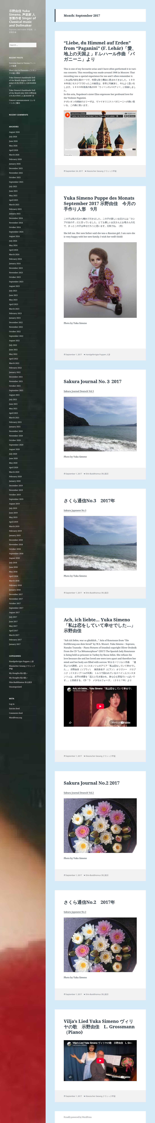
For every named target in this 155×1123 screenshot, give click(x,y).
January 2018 (15, 590)
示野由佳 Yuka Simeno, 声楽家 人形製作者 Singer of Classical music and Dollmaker (22, 18)
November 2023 (16, 272)
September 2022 (16, 336)
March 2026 (14, 155)
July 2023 (13, 290)
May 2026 (13, 145)
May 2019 (13, 517)
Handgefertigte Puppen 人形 (21, 661)
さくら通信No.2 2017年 (89, 902)
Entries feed (14, 708)
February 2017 (15, 639)
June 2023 (13, 295)
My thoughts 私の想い (18, 673)
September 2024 (16, 232)
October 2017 (15, 603)
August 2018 (14, 558)
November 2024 (16, 222)
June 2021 (13, 404)
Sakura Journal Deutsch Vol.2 (79, 792)
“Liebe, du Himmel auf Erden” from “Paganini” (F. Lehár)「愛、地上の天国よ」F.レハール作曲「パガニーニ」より (100, 51)
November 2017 (16, 599)
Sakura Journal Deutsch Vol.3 (79, 391)
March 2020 (14, 472)
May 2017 (13, 626)
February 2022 (15, 368)
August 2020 (14, 449)
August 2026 (14, 132)
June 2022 (13, 349)
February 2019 (15, 531)
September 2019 (16, 499)
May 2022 (13, 354)
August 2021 (14, 395)
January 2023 (15, 318)
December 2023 (16, 268)
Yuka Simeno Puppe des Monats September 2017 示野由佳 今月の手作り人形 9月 (100, 203)
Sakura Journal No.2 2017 (92, 783)
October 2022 (15, 331)
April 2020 (13, 467)
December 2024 (16, 218)
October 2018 (15, 549)
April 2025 (13, 200)
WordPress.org (15, 717)
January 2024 (15, 263)
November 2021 (16, 381)
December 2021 (16, 377)
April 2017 (13, 630)
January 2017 (15, 644)
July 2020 (13, 454)
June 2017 (13, 621)
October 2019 (15, 494)
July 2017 (13, 617)
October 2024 (15, 227)
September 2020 (16, 445)
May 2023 (13, 300)
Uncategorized (15, 687)
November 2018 (16, 544)
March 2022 (14, 363)
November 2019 (16, 490)
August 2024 (14, 236)
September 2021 (16, 390)
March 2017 (14, 635)
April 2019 (13, 522)
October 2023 (15, 277)
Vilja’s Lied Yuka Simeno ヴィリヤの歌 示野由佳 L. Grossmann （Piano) (99, 1026)
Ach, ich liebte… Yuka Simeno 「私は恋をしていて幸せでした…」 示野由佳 (99, 625)
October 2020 (15, 440)
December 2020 (16, 431)
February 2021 (15, 422)
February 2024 (15, 259)
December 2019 (16, 485)
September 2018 (16, 553)
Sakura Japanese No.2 (75, 911)
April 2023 (13, 304)
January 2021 (15, 426)
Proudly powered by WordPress (78, 1117)
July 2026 (13, 136)
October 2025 (15, 177)
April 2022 (13, 358)
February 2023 (15, 313)
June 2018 (13, 567)
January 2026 (15, 164)
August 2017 (14, 612)
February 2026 (15, 159)
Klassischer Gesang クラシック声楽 (102, 171)
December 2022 (16, 322)
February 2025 (15, 209)
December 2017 (16, 594)
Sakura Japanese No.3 (75, 510)
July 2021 (13, 399)
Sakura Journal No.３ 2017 (93, 381)
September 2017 (16, 608)
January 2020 (15, 481)
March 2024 (14, 254)
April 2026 (13, 150)
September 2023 (16, 281)
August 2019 (14, 503)
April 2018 (13, 576)
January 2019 (15, 535)
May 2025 (13, 195)
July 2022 (13, 345)
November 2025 (16, 173)
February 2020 (15, 476)
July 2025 (13, 186)
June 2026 (13, 141)
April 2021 (13, 413)
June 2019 (13, 513)
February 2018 (15, 585)
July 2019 (13, 508)
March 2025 (14, 204)
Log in (11, 704)
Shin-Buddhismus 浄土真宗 (20, 682)
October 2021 (15, 386)
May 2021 (13, 408)
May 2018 (13, 571)
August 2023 (14, 286)
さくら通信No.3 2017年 (89, 500)
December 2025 (16, 168)
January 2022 (15, 372)
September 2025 (16, 182)
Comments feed (16, 713)
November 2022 (16, 327)
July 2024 (13, 241)
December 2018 (16, 540)
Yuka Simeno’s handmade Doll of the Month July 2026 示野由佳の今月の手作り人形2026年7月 (22, 93)
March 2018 (14, 581)
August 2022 (14, 340)
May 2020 (13, 463)
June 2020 (13, 458)
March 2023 (14, 309)
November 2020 (16, 435)
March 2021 (14, 417)
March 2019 (14, 526)
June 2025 (13, 191)
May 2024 (13, 245)
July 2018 (13, 562)
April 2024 (13, 250)
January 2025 (15, 213)
